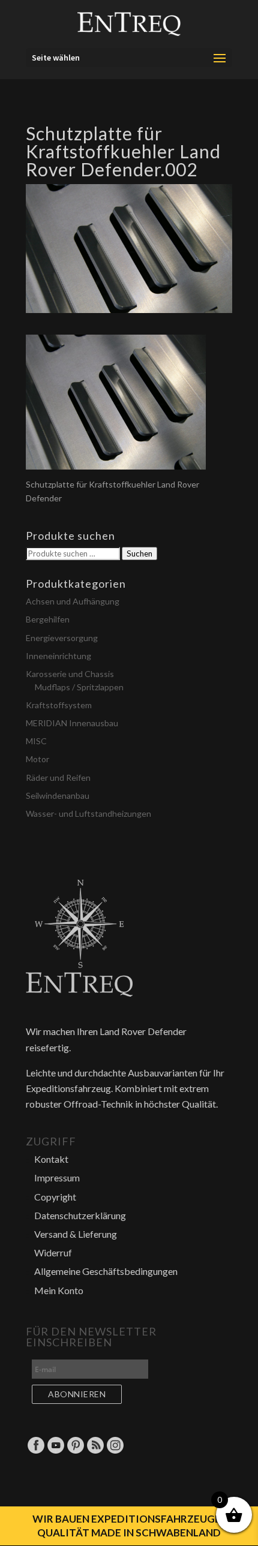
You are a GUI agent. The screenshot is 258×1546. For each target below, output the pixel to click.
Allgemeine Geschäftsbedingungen (106, 1271)
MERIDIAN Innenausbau (72, 723)
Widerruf (53, 1252)
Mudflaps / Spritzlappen (79, 687)
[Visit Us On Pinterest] (75, 1451)
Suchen (139, 553)
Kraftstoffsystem (59, 705)
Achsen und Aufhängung (72, 601)
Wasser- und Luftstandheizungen (88, 813)
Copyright (55, 1196)
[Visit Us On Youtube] (55, 1451)
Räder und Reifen (58, 777)
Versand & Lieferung (75, 1234)
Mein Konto (58, 1290)
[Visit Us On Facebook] (36, 1451)
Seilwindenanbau (57, 795)
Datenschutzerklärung (80, 1215)
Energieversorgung (62, 638)
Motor (37, 759)
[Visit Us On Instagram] (115, 1451)
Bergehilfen (48, 619)
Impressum (57, 1177)
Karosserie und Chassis (70, 674)
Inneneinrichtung (58, 656)
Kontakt (51, 1159)
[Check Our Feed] (95, 1451)
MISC (36, 741)
